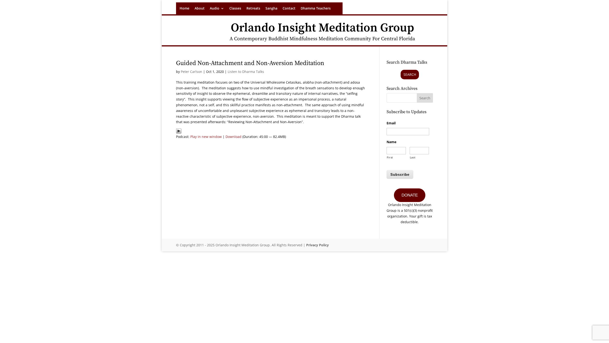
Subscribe (399, 174)
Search (409, 74)
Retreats (253, 8)
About (200, 8)
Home (184, 8)
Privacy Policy (317, 245)
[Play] (179, 131)
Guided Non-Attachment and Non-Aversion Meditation (250, 63)
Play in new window (206, 136)
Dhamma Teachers (316, 8)
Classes (235, 8)
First (390, 157)
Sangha (271, 8)
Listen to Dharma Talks (246, 71)
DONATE (410, 195)
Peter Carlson (191, 71)
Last (413, 157)
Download (233, 136)
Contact (289, 8)
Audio (214, 8)
